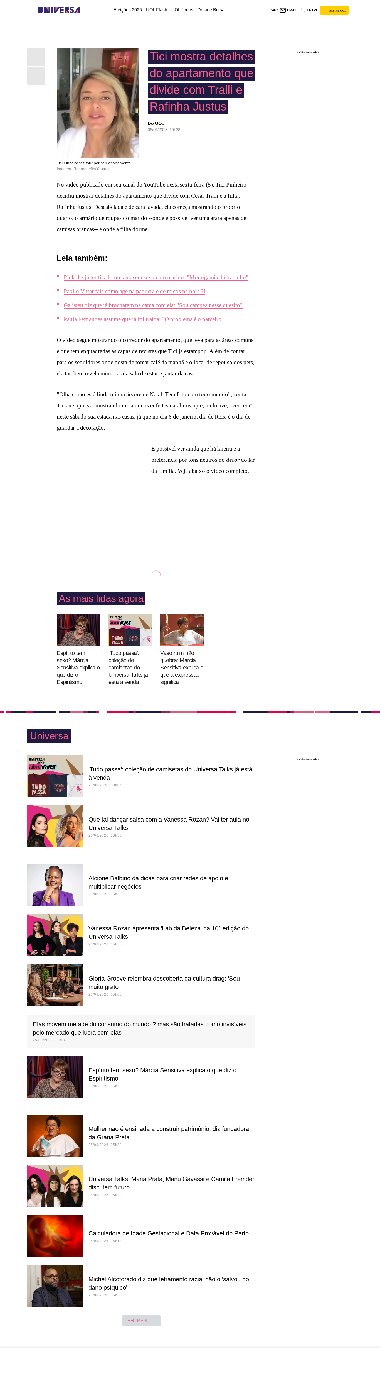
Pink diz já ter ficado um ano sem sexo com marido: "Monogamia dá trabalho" (156, 277)
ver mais (137, 1320)
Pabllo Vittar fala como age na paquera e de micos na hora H (134, 291)
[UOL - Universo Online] (84, 10)
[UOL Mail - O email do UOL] (288, 10)
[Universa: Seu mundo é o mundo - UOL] (59, 10)
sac (274, 10)
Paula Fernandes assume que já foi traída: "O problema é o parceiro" (144, 319)
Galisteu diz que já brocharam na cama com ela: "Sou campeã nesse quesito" (153, 305)
